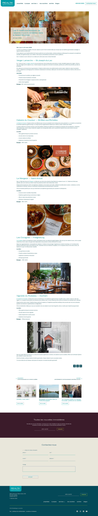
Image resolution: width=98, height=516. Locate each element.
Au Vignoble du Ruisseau (22, 298)
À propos (27, 3)
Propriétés (20, 3)
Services (34, 3)
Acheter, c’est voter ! (23, 399)
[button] (74, 366)
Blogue (57, 3)
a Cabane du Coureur (22, 123)
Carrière (51, 3)
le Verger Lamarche (30, 63)
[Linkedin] (83, 511)
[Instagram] (80, 511)
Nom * (51, 452)
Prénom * (24, 452)
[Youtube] (86, 511)
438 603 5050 (79, 3)
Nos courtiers (44, 3)
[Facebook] (77, 511)
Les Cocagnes (20, 240)
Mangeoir (31, 181)
